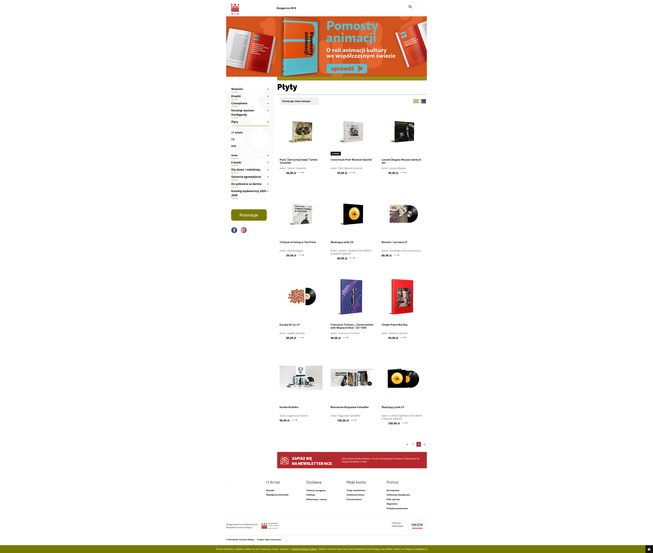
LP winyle (236, 132)
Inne (234, 155)
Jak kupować (393, 490)
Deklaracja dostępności (398, 494)
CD (233, 139)
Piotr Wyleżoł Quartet (350, 168)
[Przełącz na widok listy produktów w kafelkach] (415, 101)
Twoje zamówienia (356, 490)
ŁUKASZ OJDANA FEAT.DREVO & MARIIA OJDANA (351, 252)
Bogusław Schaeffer (349, 415)
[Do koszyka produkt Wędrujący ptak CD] (334, 258)
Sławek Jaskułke (296, 333)
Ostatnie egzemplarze (246, 177)
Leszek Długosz (397, 168)
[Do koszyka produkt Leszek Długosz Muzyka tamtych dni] (385, 173)
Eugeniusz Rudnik (297, 415)
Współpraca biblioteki (277, 494)
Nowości (237, 89)
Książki (236, 96)
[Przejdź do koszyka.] (424, 7)
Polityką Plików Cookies (304, 549)
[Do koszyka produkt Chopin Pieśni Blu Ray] (385, 338)
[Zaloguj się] (417, 7)
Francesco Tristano (349, 333)
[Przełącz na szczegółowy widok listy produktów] (423, 101)
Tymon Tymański (296, 168)
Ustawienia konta (355, 494)
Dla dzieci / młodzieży (245, 169)
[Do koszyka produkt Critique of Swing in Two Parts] (283, 255)
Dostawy (310, 494)
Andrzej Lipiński (398, 333)
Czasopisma (239, 103)
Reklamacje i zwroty (316, 499)
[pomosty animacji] (326, 46)
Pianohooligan (295, 250)
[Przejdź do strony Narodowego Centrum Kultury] (270, 526)
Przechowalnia (354, 499)
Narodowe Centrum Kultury (405, 250)
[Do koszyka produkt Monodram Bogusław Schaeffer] (334, 420)
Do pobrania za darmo (246, 184)
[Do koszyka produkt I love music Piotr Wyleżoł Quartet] (334, 173)
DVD (233, 146)
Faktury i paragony (315, 490)
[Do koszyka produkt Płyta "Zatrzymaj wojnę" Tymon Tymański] (283, 173)
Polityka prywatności (397, 508)
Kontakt (270, 490)
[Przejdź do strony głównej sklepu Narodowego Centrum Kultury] (235, 8)
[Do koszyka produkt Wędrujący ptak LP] (385, 423)
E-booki (236, 162)
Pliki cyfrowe (393, 499)
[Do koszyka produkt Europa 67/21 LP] (283, 338)
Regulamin (392, 503)
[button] (410, 6)
